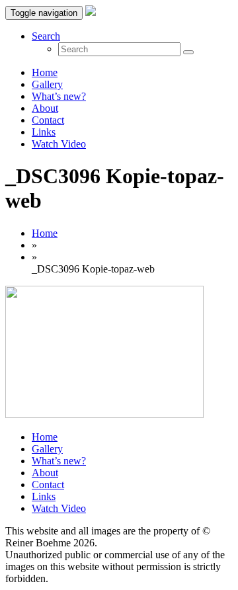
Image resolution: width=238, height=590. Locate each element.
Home (45, 72)
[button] (46, 36)
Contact (48, 120)
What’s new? (59, 96)
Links (44, 132)
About (45, 108)
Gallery (47, 84)
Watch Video (59, 143)
